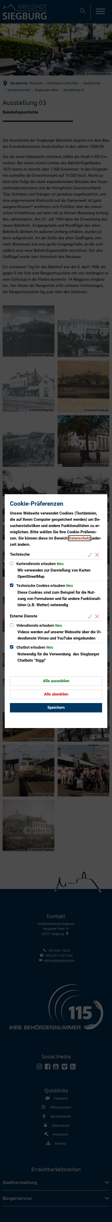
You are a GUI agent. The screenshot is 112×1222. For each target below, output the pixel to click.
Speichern (56, 707)
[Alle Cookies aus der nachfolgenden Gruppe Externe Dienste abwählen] (98, 616)
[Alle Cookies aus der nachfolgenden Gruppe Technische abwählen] (98, 555)
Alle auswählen (56, 681)
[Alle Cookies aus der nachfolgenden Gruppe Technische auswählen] (91, 555)
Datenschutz (79, 538)
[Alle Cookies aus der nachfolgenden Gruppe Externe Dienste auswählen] (91, 616)
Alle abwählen (56, 694)
